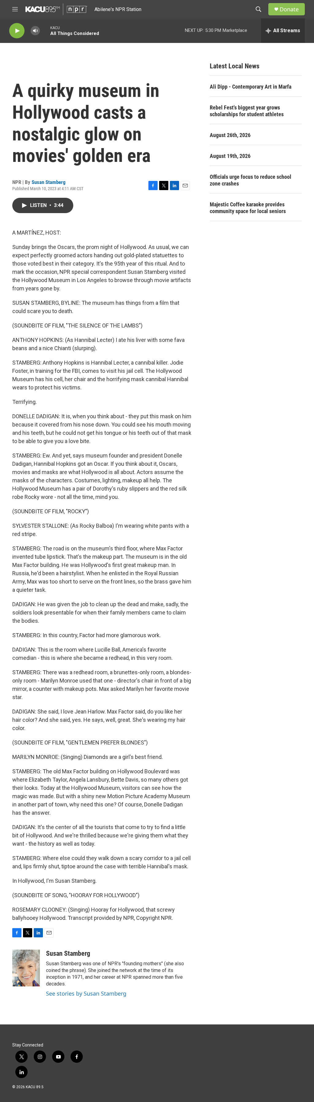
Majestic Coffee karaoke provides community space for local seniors (248, 207)
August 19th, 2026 (230, 156)
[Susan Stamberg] (26, 968)
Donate (289, 9)
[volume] (35, 31)
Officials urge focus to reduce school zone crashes (250, 180)
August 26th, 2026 (230, 135)
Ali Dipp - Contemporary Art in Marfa (250, 86)
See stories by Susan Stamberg (86, 993)
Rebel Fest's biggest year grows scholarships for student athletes (247, 110)
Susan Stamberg (49, 182)
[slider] (45, 30)
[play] (17, 30)
